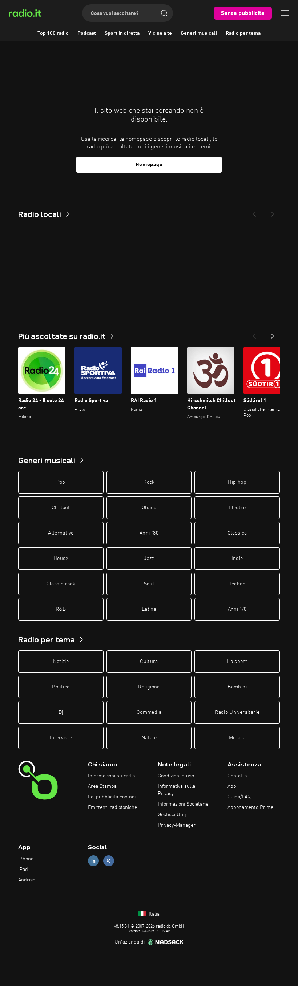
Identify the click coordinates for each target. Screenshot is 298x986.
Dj (61, 712)
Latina (149, 609)
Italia (153, 914)
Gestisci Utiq (172, 814)
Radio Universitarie (237, 712)
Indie (237, 558)
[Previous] (254, 212)
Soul (149, 583)
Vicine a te (160, 33)
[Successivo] (272, 334)
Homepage (149, 164)
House (60, 558)
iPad (23, 869)
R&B (61, 609)
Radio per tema (243, 33)
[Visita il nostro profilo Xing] (109, 861)
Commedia (149, 712)
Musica (237, 737)
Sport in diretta (122, 33)
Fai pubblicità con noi (112, 796)
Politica (60, 687)
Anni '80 (149, 533)
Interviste (61, 737)
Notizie (61, 661)
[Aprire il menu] (285, 13)
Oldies (149, 507)
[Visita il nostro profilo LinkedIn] (93, 861)
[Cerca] (164, 13)
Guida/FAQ (239, 796)
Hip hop (237, 482)
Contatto (237, 775)
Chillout (61, 507)
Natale (149, 737)
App (231, 786)
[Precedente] (254, 334)
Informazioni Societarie (183, 804)
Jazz (149, 558)
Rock (148, 482)
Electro (237, 507)
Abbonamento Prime (250, 807)
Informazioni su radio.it (113, 775)
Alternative (60, 533)
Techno (237, 583)
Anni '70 (237, 609)
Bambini (236, 687)
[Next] (272, 212)
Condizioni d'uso (176, 775)
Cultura (149, 661)
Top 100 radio (53, 33)
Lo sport (237, 661)
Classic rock (61, 583)
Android (27, 880)
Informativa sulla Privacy (176, 790)
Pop (60, 482)
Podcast (86, 33)
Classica (237, 533)
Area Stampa (102, 786)
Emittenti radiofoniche (112, 807)
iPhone (25, 859)
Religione (149, 687)
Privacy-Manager (177, 825)
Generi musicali (199, 33)
